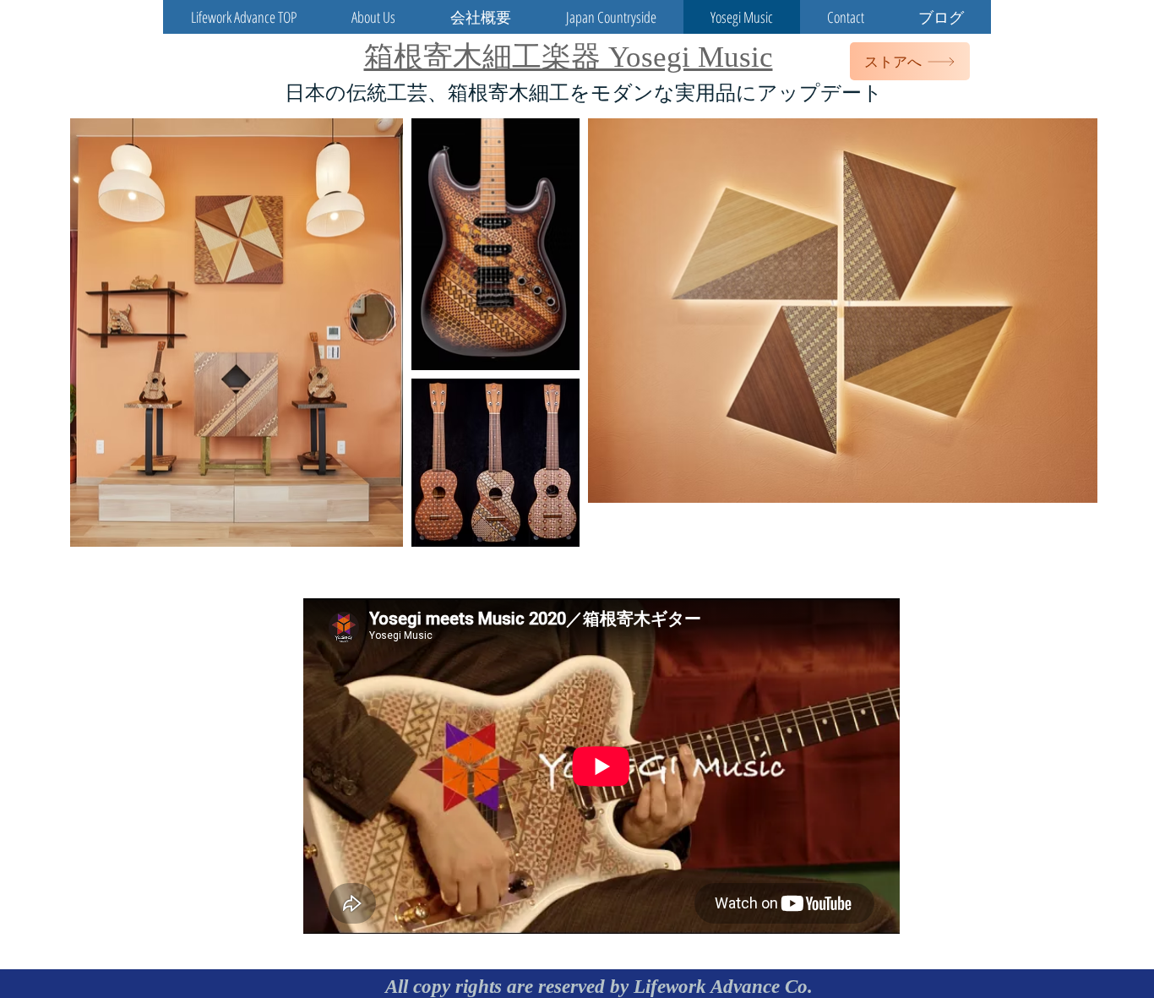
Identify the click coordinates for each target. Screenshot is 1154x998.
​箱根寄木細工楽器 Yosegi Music (568, 57)
